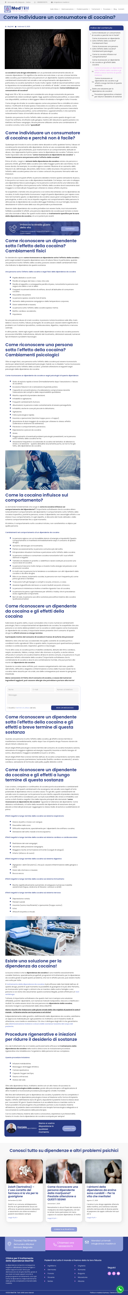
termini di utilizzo (23, 708)
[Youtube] (118, 1273)
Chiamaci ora (65, 1242)
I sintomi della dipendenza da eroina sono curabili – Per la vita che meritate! (101, 1191)
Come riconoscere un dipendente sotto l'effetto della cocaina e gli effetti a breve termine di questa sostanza (108, 71)
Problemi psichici (82, 9)
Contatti (121, 9)
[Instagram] (114, 1273)
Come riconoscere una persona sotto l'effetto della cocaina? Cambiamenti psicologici (105, 48)
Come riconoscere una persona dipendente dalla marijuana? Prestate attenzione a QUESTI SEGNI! (63, 1193)
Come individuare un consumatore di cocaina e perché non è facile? (106, 34)
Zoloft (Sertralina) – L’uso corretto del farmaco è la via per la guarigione (23, 1191)
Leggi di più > (13, 1217)
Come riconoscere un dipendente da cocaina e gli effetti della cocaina (106, 62)
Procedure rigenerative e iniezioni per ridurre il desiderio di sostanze (108, 95)
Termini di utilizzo (116, 1292)
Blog (115, 9)
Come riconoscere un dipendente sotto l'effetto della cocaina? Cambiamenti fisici (106, 40)
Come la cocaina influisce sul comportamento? (104, 55)
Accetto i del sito (22, 708)
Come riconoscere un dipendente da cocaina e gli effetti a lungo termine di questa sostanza (108, 82)
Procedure (106, 9)
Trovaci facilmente (25, 1240)
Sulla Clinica (54, 9)
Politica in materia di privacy (99, 1292)
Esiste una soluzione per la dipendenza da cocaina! (102, 90)
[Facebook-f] (109, 1273)
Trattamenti (95, 9)
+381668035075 (65, 1246)
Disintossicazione (68, 9)
